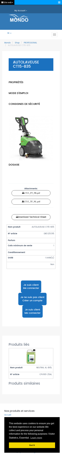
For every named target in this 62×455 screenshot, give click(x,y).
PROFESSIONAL (30, 42)
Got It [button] (32, 445)
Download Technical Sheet (32, 217)
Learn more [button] (36, 437)
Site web (7, 2)
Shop (17, 42)
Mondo (7, 42)
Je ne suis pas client (32, 298)
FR (8, 33)
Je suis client (31, 286)
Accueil (7, 415)
